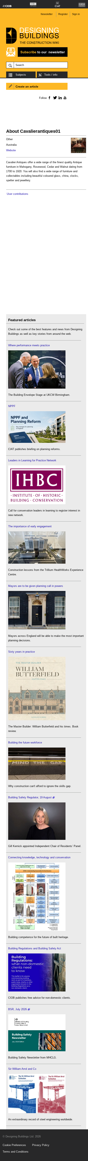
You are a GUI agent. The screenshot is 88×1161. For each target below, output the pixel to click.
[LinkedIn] (59, 97)
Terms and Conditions (15, 1151)
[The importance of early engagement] (36, 562)
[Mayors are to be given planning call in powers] (36, 628)
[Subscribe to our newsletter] (37, 56)
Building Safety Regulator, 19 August (30, 797)
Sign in (76, 14)
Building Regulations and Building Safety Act (34, 948)
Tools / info (50, 74)
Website (11, 150)
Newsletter (47, 14)
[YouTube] (64, 97)
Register (63, 14)
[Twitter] (54, 97)
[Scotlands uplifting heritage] (36, 1112)
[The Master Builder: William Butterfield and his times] (36, 719)
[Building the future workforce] (36, 778)
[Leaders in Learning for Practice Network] (36, 503)
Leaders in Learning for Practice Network (32, 460)
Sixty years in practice (21, 651)
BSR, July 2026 (17, 1009)
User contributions (17, 193)
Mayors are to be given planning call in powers (35, 585)
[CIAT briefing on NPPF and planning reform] (36, 441)
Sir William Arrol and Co (22, 1068)
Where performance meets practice (29, 345)
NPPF (11, 406)
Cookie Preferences (14, 1145)
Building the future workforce (25, 742)
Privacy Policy (40, 1145)
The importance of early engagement (30, 526)
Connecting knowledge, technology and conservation (39, 857)
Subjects (21, 74)
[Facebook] (49, 97)
